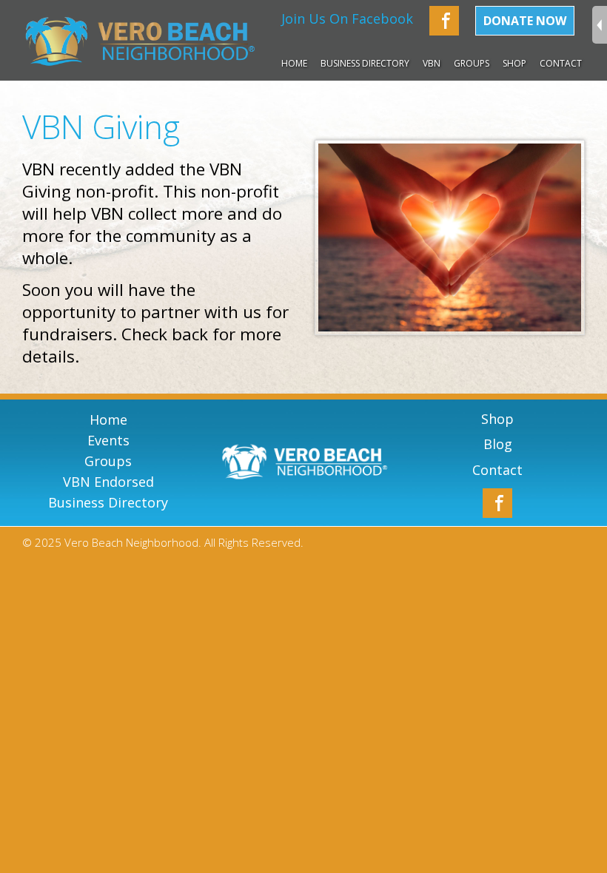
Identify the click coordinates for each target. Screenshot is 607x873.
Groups (108, 461)
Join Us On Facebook (347, 18)
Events (108, 440)
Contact (561, 63)
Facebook (444, 21)
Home (294, 63)
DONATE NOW (524, 21)
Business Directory (365, 63)
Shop (514, 63)
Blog (497, 444)
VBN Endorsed (108, 482)
